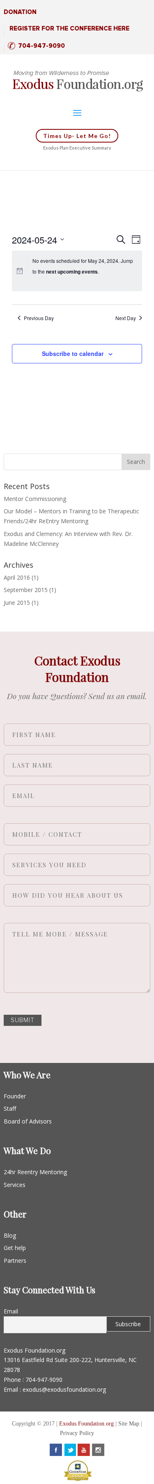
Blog (10, 1235)
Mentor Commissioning (35, 499)
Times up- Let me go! (77, 135)
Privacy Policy (77, 1433)
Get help (15, 1248)
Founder (15, 1096)
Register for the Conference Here (69, 29)
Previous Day (39, 318)
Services (14, 1185)
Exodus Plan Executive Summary (77, 147)
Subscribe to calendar (72, 353)
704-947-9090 (41, 46)
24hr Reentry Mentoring (35, 1172)
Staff (10, 1108)
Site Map (128, 1424)
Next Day (125, 318)
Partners (15, 1260)
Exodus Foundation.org (86, 1424)
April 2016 (17, 577)
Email (11, 1311)
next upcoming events (72, 271)
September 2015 (26, 590)
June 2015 (17, 602)
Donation (20, 12)
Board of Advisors (28, 1121)
